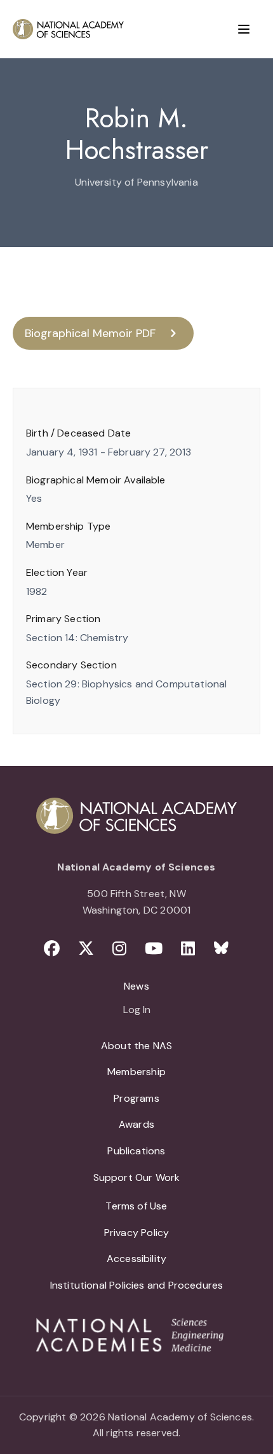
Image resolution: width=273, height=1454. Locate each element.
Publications (136, 1150)
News (136, 986)
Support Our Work (136, 1177)
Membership (136, 1071)
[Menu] (243, 29)
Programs (136, 1098)
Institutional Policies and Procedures (136, 1285)
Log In (136, 1010)
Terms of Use (136, 1206)
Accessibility (136, 1258)
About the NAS (136, 1045)
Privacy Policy (137, 1232)
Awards (136, 1124)
